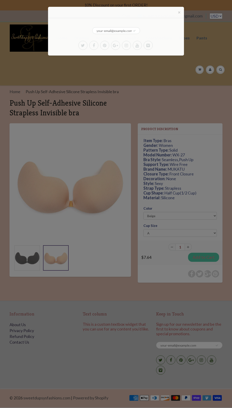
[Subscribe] (134, 30)
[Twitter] (82, 45)
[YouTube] (137, 45)
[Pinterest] (104, 45)
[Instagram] (126, 45)
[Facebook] (93, 45)
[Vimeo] (148, 45)
